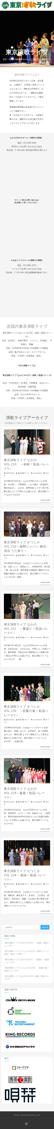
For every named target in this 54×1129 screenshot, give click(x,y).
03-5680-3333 (29, 265)
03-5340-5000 (29, 142)
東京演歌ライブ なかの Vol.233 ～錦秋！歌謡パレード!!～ (26, 464)
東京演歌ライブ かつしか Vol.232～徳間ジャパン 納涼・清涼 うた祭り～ (26, 546)
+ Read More (45, 500)
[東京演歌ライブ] (27, 9)
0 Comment (37, 473)
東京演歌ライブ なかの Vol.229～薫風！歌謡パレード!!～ (24, 793)
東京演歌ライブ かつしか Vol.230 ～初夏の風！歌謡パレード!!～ (26, 710)
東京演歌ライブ (23, 473)
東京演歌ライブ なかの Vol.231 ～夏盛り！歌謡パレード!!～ (26, 628)
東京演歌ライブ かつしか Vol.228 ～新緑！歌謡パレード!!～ (25, 875)
